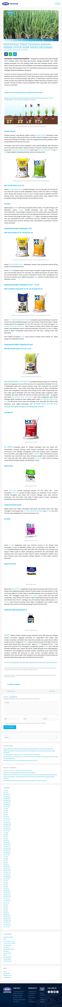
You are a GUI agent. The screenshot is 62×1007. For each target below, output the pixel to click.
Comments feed (7, 975)
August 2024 (6, 830)
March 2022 (6, 888)
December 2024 (6, 822)
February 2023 (6, 866)
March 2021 (6, 912)
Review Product (7, 957)
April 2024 (5, 838)
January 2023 (6, 868)
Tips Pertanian (7, 959)
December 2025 (6, 798)
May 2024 (5, 836)
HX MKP (49, 511)
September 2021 (7, 900)
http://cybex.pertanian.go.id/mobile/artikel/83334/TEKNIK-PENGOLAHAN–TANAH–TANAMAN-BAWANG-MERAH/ (32, 662)
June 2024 (5, 834)
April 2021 (5, 911)
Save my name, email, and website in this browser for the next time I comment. (26, 723)
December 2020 (6, 918)
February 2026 (6, 794)
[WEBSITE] (50, 719)
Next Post (52, 691)
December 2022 (6, 870)
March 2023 (6, 864)
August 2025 (6, 806)
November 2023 (6, 848)
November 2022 (7, 872)
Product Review (7, 953)
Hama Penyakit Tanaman (9, 943)
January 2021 (6, 916)
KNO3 (12, 490)
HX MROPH (8, 447)
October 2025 (6, 802)
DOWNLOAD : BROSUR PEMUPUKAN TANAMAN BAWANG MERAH (23, 92)
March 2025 (6, 816)
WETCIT (7, 635)
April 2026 (5, 792)
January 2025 (6, 820)
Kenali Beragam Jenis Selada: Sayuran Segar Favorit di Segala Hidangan (27, 780)
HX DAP (15, 208)
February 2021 (6, 914)
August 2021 (6, 902)
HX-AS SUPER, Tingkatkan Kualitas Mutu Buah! (20, 770)
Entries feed (6, 973)
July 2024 (5, 832)
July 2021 (5, 904)
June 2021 (5, 906)
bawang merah (40, 135)
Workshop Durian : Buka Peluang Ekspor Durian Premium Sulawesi (20, 760)
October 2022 (6, 874)
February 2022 (6, 890)
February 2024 (6, 842)
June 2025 (5, 810)
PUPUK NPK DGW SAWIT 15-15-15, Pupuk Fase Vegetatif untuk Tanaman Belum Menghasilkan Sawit (33, 774)
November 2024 (7, 824)
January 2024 (6, 844)
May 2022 (5, 884)
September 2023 (7, 852)
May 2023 (5, 860)
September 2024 (7, 828)
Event (4, 939)
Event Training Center (9, 941)
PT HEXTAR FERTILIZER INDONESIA (20, 150)
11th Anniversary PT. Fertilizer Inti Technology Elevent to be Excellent (22, 754)
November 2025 (7, 800)
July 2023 (5, 856)
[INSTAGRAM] (57, 992)
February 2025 (6, 818)
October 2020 (6, 922)
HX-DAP (21, 210)
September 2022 (7, 876)
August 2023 (6, 854)
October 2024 (6, 826)
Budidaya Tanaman (8, 937)
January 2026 (6, 796)
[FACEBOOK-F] (49, 992)
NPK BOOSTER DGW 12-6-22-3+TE (17, 381)
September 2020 (7, 925)
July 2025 (5, 808)
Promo (5, 955)
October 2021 (6, 898)
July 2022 (5, 880)
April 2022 (5, 886)
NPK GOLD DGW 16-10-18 (45, 150)
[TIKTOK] (52, 992)
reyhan (5, 770)
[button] (6, 54)
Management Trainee (8, 949)
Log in (5, 971)
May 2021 (5, 908)
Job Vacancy (6, 947)
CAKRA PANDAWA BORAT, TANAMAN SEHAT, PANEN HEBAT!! (22, 772)
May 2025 (5, 812)
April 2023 (5, 862)
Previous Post (10, 691)
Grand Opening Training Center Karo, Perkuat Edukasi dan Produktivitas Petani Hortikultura (28, 748)
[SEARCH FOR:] (31, 737)
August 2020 (6, 926)
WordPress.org (7, 977)
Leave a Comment (7, 49)
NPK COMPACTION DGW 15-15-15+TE (19, 320)
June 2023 (5, 858)
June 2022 (5, 882)
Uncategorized (7, 961)
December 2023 (6, 846)
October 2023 (6, 850)
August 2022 (6, 878)
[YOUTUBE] (54, 992)
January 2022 (6, 892)
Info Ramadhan (7, 945)
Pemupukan (15, 49)
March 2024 (6, 840)
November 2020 (7, 921)
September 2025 (7, 804)
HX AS (10, 270)
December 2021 (6, 894)
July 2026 (5, 790)
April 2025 (5, 814)
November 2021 (7, 896)
